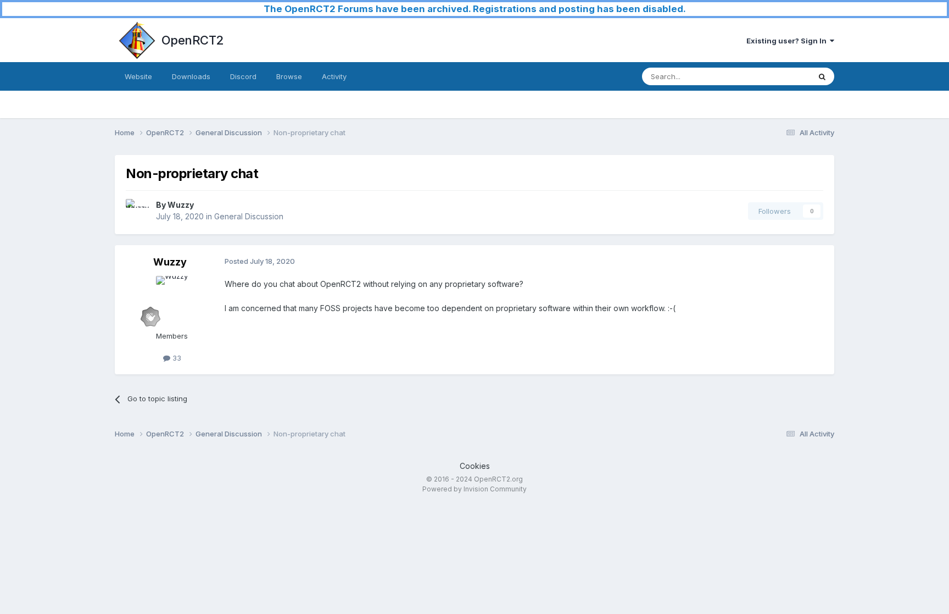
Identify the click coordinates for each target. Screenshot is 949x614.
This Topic (778, 76)
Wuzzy (181, 204)
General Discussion (248, 216)
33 (175, 357)
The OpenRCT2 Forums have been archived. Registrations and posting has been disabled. (475, 8)
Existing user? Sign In (788, 40)
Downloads (191, 76)
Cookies (475, 466)
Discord (243, 76)
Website (138, 76)
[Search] (822, 76)
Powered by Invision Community (474, 489)
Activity (334, 76)
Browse (289, 76)
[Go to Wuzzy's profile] (138, 211)
